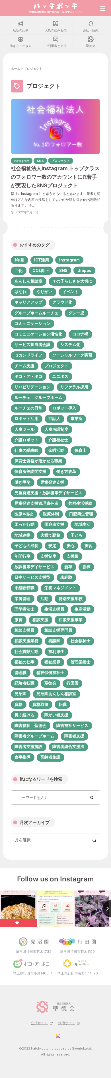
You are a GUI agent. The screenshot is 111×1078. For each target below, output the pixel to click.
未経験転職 (24, 588)
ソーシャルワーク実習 (72, 355)
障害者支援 (74, 736)
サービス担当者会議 (32, 344)
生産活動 (83, 609)
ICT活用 (41, 260)
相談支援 (40, 619)
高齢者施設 (50, 757)
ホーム (15, 69)
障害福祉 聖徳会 (30, 725)
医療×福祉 (24, 514)
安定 (52, 545)
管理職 (20, 672)
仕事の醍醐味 (26, 450)
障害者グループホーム (34, 736)
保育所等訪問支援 (30, 471)
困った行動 (24, 524)
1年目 (19, 260)
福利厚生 (56, 651)
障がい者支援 (56, 715)
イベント (71, 291)
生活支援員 (54, 609)
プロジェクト (56, 366)
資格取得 (40, 704)
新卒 (68, 566)
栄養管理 (22, 598)
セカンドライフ (28, 355)
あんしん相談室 (28, 281)
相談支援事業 (71, 619)
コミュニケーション (32, 323)
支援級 (73, 556)
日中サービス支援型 (32, 577)
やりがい (44, 291)
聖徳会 (50, 683)
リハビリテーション (32, 387)
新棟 (87, 566)
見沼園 (20, 693)
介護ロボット (26, 440)
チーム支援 (24, 366)
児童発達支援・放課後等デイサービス (48, 492)
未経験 (66, 577)
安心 (71, 545)
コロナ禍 (80, 334)
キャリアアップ (28, 302)
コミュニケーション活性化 (38, 334)
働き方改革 (66, 471)
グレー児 (76, 313)
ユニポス (60, 376)
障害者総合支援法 (68, 746)
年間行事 (22, 556)
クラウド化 (62, 302)
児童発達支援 (52, 482)
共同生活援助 (80, 503)
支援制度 (48, 556)
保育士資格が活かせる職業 (38, 461)
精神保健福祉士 (50, 672)
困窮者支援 (54, 524)
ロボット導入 (64, 408)
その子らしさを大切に (72, 281)
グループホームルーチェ (36, 313)
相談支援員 (24, 630)
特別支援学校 (71, 598)
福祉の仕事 (24, 662)
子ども (77, 535)
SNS (63, 270)
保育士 (81, 450)
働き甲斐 (22, 482)
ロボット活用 (26, 418)
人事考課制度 (56, 429)
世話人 (54, 418)
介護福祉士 (58, 440)
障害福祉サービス (72, 725)
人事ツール (24, 429)
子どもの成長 (26, 545)
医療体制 (51, 514)
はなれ (20, 291)
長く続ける (24, 715)
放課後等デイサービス (34, 566)
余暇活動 (56, 450)
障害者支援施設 (28, 746)
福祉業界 (52, 662)
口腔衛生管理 (81, 514)
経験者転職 (24, 683)
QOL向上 (40, 270)
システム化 (70, 344)
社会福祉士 (81, 640)
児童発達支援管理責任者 (36, 503)
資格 (18, 704)
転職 (63, 704)
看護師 (54, 640)
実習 (88, 545)
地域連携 (22, 535)
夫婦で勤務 (50, 535)
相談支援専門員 (58, 630)
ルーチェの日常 (28, 408)
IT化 (18, 270)
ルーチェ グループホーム (38, 397)
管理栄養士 (81, 662)
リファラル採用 (74, 387)
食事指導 (22, 757)
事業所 (77, 418)
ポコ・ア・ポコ (28, 376)
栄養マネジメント (60, 588)
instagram (69, 260)
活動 (44, 598)
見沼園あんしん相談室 (56, 693)
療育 (18, 619)
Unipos (84, 270)
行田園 (73, 683)
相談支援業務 (26, 640)
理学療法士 (24, 609)
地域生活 (83, 524)
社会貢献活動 (26, 651)
